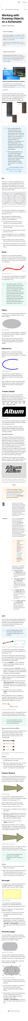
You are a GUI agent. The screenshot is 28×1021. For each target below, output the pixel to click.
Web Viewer (9, 494)
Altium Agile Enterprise (14, 38)
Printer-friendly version (15, 1011)
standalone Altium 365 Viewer (19, 556)
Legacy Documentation (8, 59)
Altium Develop (18, 36)
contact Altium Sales (15, 43)
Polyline (17, 684)
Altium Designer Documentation (12, 9)
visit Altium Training (20, 87)
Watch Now (5, 89)
